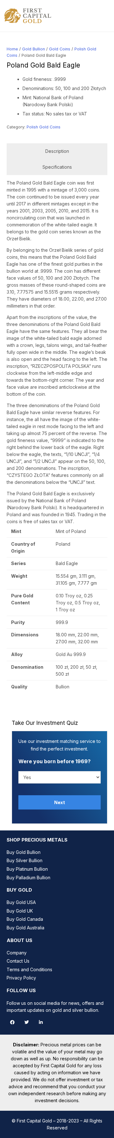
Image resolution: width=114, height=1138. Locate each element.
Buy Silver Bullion (24, 860)
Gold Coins (59, 49)
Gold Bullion (33, 49)
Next (59, 802)
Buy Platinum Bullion (27, 869)
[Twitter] (26, 1022)
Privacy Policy (21, 977)
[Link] (28, 16)
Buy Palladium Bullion (28, 877)
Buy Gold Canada (25, 919)
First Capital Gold (34, 1120)
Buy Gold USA (21, 902)
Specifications (57, 167)
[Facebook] (12, 1022)
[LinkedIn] (40, 1022)
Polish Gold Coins (43, 127)
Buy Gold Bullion (24, 852)
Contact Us (18, 961)
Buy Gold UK (20, 911)
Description (57, 151)
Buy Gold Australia (25, 927)
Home (12, 49)
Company (17, 952)
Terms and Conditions (29, 969)
